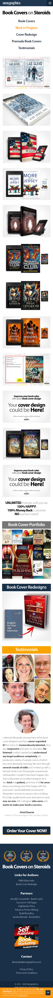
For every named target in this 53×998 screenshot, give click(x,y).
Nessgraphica (11, 3)
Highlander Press (26, 906)
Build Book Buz (26, 913)
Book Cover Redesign (26, 884)
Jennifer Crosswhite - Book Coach (26, 899)
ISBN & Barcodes (26, 881)
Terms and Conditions (26, 973)
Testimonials (26, 48)
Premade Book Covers (26, 41)
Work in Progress (26, 28)
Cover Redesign (26, 34)
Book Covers (26, 21)
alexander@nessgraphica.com (26, 962)
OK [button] (48, 993)
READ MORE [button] (22, 996)
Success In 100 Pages (26, 902)
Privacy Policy (26, 969)
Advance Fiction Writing (26, 910)
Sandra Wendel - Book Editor (26, 917)
